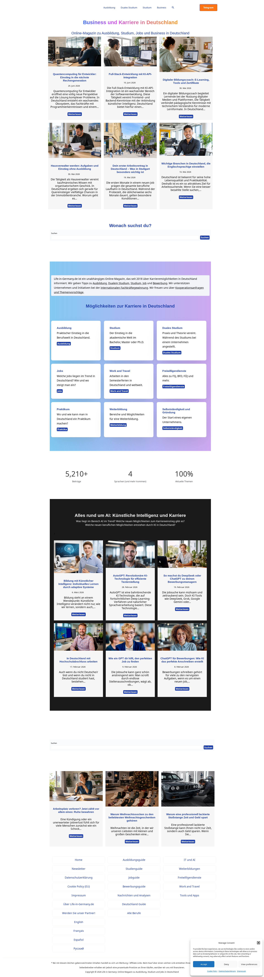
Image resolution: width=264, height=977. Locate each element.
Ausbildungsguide (134, 860)
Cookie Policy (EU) (79, 886)
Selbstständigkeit (172, 428)
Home (78, 860)
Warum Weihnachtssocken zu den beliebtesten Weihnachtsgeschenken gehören (131, 817)
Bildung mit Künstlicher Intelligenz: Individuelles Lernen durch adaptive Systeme (78, 584)
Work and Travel (119, 391)
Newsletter (78, 869)
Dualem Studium (118, 283)
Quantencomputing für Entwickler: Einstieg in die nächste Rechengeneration (74, 77)
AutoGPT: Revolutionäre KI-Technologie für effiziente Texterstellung (130, 578)
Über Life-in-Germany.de (78, 904)
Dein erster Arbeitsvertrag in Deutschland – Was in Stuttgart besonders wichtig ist (130, 168)
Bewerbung (160, 283)
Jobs (59, 391)
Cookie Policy (212, 971)
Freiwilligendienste (173, 386)
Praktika (62, 429)
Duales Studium (129, 7)
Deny (226, 964)
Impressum (241, 971)
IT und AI (189, 860)
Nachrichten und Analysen (134, 895)
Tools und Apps (189, 895)
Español (79, 940)
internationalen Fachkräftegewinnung (124, 288)
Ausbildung (109, 7)
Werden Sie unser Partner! (78, 913)
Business (161, 7)
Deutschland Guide (134, 904)
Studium (147, 7)
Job (145, 283)
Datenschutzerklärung (227, 971)
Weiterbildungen (189, 869)
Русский (79, 948)
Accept (204, 964)
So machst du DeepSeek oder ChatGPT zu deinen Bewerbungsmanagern (182, 578)
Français (78, 931)
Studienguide (134, 869)
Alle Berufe (134, 913)
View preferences (249, 964)
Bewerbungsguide (134, 886)
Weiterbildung (118, 424)
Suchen (54, 233)
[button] (258, 942)
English (78, 922)
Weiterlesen (74, 114)
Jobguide (134, 877)
